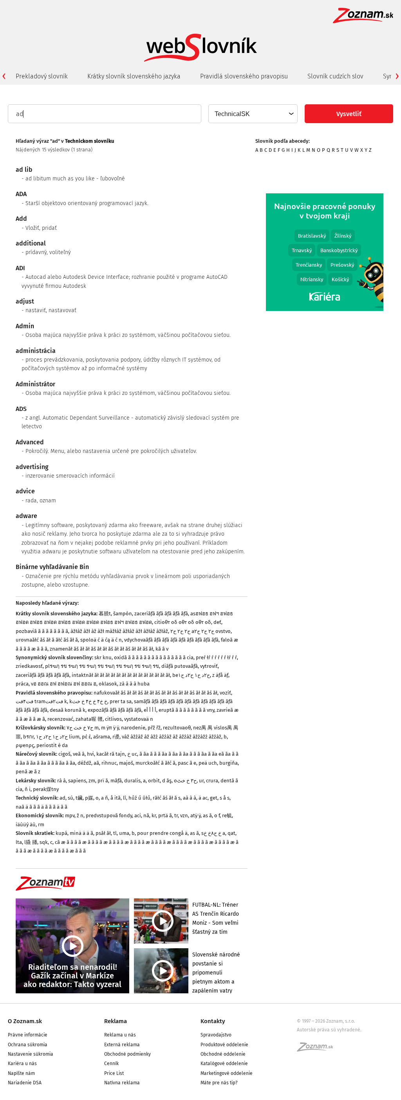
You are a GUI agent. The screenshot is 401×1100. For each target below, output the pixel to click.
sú (70, 798)
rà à (61, 781)
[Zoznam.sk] (317, 1049)
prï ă (103, 781)
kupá (61, 833)
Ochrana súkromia (27, 1044)
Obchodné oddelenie (223, 1054)
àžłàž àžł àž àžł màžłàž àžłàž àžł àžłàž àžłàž (119, 631)
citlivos (113, 719)
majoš (126, 763)
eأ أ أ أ (150, 710)
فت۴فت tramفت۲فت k (41, 701)
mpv (69, 815)
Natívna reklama (122, 1082)
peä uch (208, 763)
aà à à (189, 798)
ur (201, 781)
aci (137, 815)
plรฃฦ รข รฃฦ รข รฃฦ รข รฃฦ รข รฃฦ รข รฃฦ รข (102, 666)
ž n (80, 815)
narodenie (133, 728)
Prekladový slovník (42, 76)
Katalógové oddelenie (224, 1063)
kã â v (161, 649)
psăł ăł (103, 833)
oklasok (108, 684)
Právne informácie (27, 1035)
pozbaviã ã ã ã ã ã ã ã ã (42, 631)
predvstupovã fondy (109, 815)
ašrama (101, 737)
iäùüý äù (26, 824)
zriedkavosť (29, 666)
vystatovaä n (138, 719)
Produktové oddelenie (224, 1044)
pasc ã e (187, 763)
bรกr (28, 737)
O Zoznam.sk (25, 1021)
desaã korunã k (67, 710)
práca (22, 684)
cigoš (64, 754)
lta (19, 842)
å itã (115, 798)
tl (115, 833)
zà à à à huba (134, 684)
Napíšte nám (21, 1073)
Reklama (115, 1021)
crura (212, 781)
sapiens (77, 781)
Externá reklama (122, 1044)
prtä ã (165, 815)
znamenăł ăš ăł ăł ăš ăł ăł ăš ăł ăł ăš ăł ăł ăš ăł (101, 649)
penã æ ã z (28, 772)
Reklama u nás (120, 1035)
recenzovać (60, 719)
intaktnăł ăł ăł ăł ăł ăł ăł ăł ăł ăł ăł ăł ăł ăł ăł (121, 675)
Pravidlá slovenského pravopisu (244, 76)
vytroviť (209, 666)
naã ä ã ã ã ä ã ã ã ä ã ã (41, 807)
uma (124, 833)
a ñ (104, 798)
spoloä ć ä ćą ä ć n (101, 640)
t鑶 (79, 798)
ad (62, 798)
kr (154, 815)
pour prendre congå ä (162, 833)
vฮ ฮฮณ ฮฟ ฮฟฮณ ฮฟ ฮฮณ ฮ (63, 684)
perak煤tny (46, 789)
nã (146, 815)
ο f (217, 815)
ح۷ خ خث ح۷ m (83, 728)
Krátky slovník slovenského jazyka (134, 76)
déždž (84, 763)
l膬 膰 (30, 842)
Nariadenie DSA (25, 1082)
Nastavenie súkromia (30, 1054)
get (213, 798)
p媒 (89, 798)
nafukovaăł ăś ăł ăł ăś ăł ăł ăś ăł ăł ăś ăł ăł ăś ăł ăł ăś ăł (155, 693)
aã (96, 763)
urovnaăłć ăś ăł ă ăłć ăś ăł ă (47, 640)
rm (41, 824)
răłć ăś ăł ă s (167, 798)
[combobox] (252, 113)
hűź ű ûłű (139, 798)
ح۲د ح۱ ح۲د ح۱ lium (57, 737)
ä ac (203, 798)
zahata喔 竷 (89, 719)
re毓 (227, 815)
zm (92, 781)
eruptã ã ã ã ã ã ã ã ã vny (186, 710)
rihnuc (109, 763)
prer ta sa (121, 701)
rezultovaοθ (177, 728)
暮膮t (105, 613)
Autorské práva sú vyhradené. (329, 1030)
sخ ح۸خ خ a (213, 833)
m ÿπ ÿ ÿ (110, 728)
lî (124, 798)
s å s (224, 798)
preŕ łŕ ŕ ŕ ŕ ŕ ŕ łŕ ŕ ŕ (216, 657)
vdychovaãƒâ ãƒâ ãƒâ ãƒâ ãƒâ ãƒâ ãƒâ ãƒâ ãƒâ (171, 640)
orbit (154, 781)
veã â (79, 754)
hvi (90, 754)
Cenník (111, 1063)
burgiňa (228, 763)
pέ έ (86, 737)
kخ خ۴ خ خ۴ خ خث (88, 701)
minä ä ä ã (81, 833)
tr (176, 815)
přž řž (154, 728)
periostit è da (52, 745)
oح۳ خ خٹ (185, 781)
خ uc (132, 754)
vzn (184, 815)
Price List (114, 1073)
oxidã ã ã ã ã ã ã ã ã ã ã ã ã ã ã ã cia (153, 657)
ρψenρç (25, 745)
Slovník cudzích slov (335, 76)
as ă (207, 815)
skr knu (103, 657)
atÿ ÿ (195, 815)
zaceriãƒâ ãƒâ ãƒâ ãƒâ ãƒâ (161, 613)
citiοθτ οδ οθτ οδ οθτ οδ (182, 622)
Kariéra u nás (22, 1063)
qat (231, 833)
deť (217, 622)
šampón (122, 613)
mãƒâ (116, 781)
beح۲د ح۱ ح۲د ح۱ (191, 675)
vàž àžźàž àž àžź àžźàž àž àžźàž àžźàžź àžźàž (171, 737)
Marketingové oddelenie (226, 1073)
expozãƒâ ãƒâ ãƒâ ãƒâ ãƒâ (114, 710)
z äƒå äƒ (220, 675)
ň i (28, 789)
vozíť (225, 693)
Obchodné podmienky (127, 1054)
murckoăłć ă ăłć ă (155, 763)
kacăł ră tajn (110, 754)
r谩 (115, 737)
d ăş (167, 781)
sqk (44, 842)
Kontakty (212, 1021)
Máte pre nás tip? (219, 1082)
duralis (132, 781)
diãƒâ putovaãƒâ (179, 666)
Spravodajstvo (215, 1035)
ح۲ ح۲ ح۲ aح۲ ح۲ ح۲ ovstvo (200, 631)
